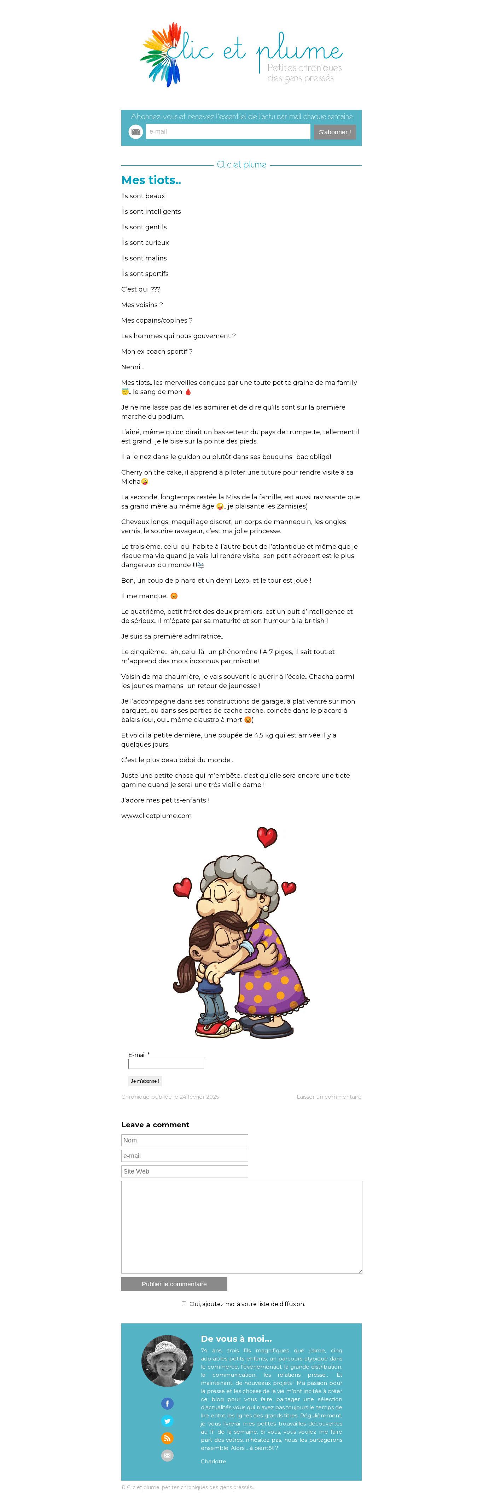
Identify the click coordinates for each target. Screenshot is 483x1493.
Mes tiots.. (151, 180)
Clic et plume (241, 164)
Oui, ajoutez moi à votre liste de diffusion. (247, 1304)
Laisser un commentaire (329, 1096)
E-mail (139, 1055)
